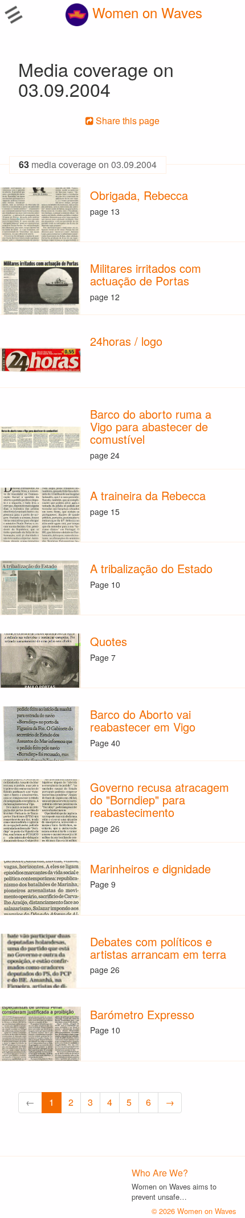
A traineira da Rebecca (148, 495)
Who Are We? (160, 1172)
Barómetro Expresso (142, 1014)
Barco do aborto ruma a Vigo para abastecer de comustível (150, 426)
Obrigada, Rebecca (139, 195)
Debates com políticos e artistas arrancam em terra (158, 947)
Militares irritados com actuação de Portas (145, 274)
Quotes (108, 641)
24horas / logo (126, 341)
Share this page (126, 120)
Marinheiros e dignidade (150, 868)
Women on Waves (145, 12)
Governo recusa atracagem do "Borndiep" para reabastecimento (159, 799)
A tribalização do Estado (151, 568)
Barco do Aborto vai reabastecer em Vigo (142, 720)
